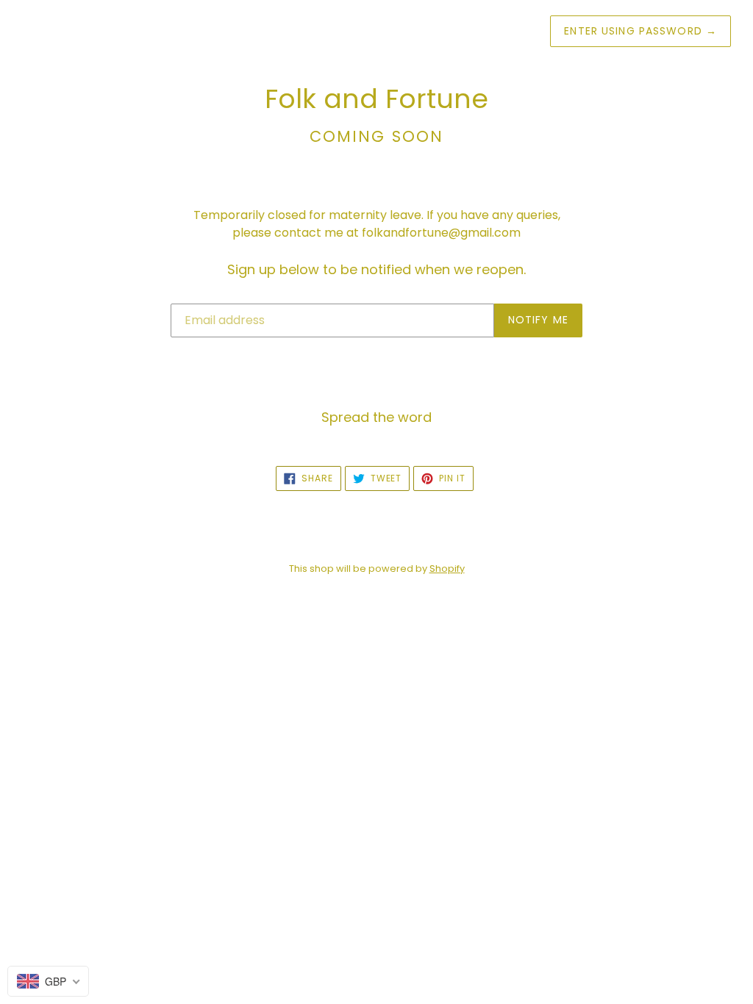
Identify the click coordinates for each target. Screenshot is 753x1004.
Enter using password (640, 31)
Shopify (447, 568)
